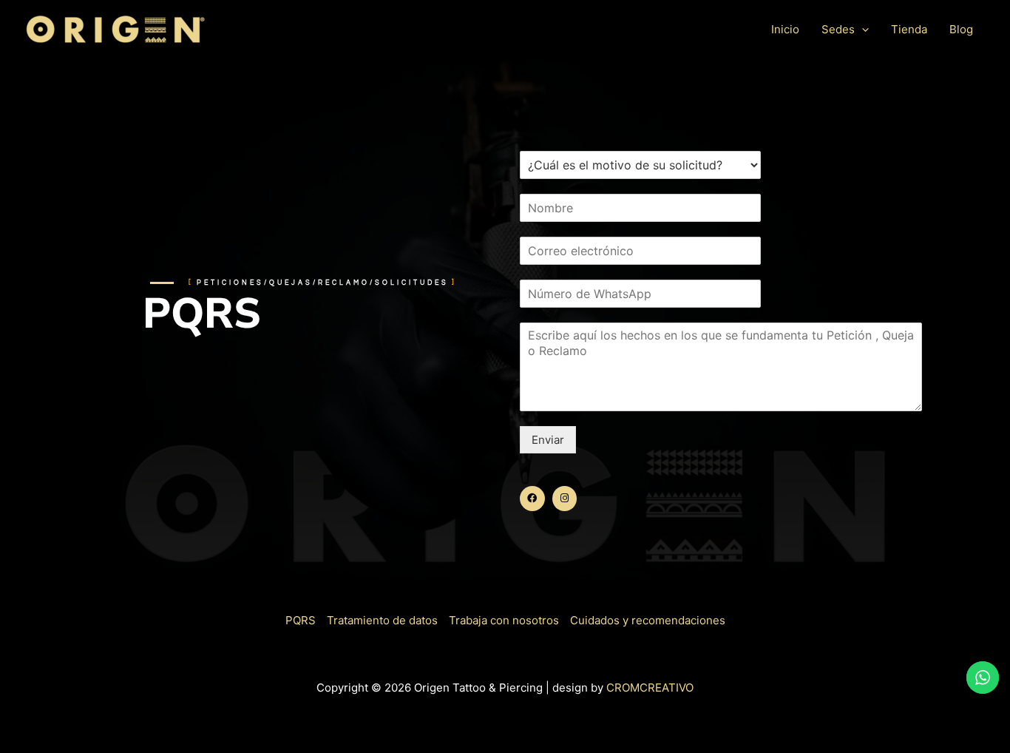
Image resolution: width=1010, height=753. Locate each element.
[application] (862, 29)
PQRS (300, 620)
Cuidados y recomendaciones (647, 620)
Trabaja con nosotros (504, 620)
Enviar (548, 440)
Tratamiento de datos (382, 620)
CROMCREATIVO (650, 688)
